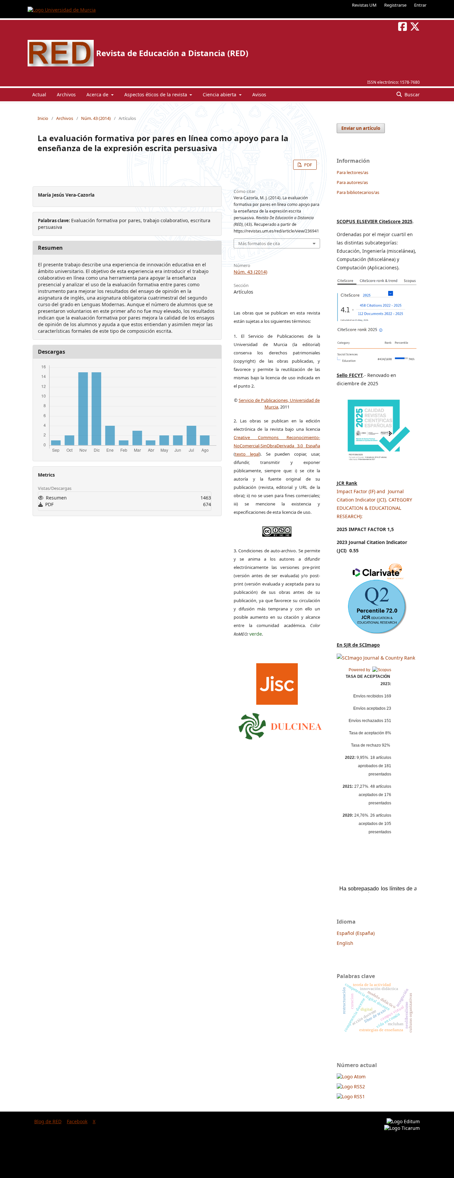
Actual (39, 94)
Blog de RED (47, 1121)
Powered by (360, 670)
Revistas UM (364, 5)
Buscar (411, 94)
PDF (307, 165)
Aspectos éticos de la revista (156, 94)
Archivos (66, 94)
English (345, 943)
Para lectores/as (352, 172)
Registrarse (395, 5)
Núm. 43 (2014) (96, 118)
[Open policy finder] (277, 682)
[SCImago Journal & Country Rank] (376, 658)
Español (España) (356, 933)
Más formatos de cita (259, 243)
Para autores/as (352, 182)
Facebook (77, 1121)
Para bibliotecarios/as (358, 192)
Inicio (43, 118)
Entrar (420, 5)
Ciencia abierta (220, 94)
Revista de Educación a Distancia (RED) (172, 52)
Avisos (259, 94)
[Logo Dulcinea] (280, 725)
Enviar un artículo (360, 128)
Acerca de (98, 94)
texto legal (247, 454)
